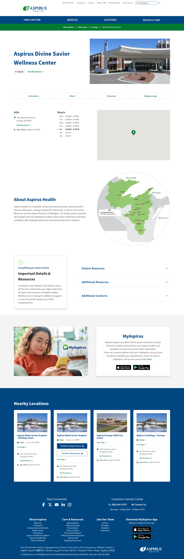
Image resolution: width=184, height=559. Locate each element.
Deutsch (49, 550)
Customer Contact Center (127, 499)
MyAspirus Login (151, 19)
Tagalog (104, 550)
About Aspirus (38, 519)
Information (33, 96)
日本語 (112, 550)
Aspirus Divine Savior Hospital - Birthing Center (32, 436)
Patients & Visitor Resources (72, 535)
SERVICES (72, 19)
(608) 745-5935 (114, 460)
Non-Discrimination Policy (32, 547)
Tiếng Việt (82, 550)
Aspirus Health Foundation (38, 535)
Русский (65, 550)
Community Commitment (37, 528)
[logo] (35, 9)
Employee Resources (72, 540)
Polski (90, 550)
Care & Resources (72, 519)
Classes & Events (73, 525)
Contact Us (80, 3)
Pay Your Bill (73, 538)
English (24, 550)
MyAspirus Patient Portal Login (142, 523)
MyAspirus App (150, 96)
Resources (111, 96)
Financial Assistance (72, 533)
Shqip (96, 550)
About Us (38, 523)
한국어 (73, 550)
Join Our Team (105, 519)
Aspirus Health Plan (38, 538)
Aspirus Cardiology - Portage (151, 435)
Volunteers (105, 530)
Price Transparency (88, 547)
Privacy (63, 547)
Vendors (109, 547)
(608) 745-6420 (34, 129)
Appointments (73, 523)
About (72, 96)
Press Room (127, 3)
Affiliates (101, 547)
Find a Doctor (72, 528)
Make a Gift (101, 3)
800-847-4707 (68, 3)
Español (31, 550)
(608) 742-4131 (35, 465)
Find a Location (72, 530)
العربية (57, 550)
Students (105, 528)
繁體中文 (41, 550)
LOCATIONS (110, 19)
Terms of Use (72, 547)
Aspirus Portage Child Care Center (110, 436)
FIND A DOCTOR (32, 19)
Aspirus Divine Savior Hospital (72, 435)
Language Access (51, 547)
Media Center (114, 3)
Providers (105, 525)
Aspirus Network (38, 540)
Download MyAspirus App (141, 519)
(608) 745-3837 (154, 462)
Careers (91, 3)
